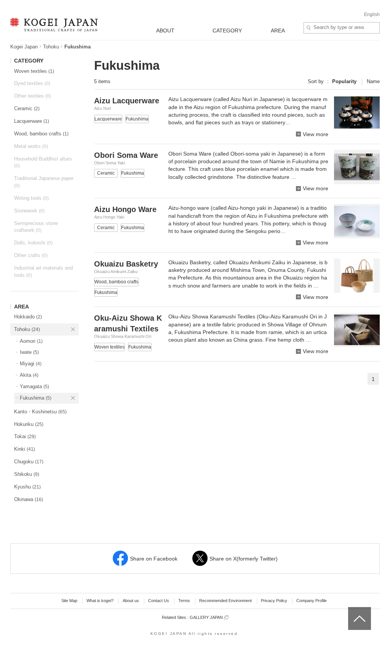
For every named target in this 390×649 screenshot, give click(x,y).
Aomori (31, 341)
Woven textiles (34, 71)
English (372, 14)
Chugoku (28, 461)
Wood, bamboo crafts (41, 134)
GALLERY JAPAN (207, 617)
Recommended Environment (225, 600)
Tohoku (51, 47)
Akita (29, 375)
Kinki (24, 449)
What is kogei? (99, 600)
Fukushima (35, 398)
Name (373, 81)
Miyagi (31, 363)
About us (131, 600)
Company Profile (311, 600)
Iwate (29, 352)
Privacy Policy (274, 600)
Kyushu (27, 487)
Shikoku (26, 474)
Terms (184, 600)
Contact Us (158, 600)
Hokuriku (28, 424)
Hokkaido (28, 317)
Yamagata (34, 386)
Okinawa (28, 499)
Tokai (25, 436)
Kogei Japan (24, 47)
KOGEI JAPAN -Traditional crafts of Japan (52, 25)
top (351, 609)
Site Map (69, 600)
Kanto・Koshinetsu (40, 411)
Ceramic (27, 108)
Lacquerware (31, 121)
